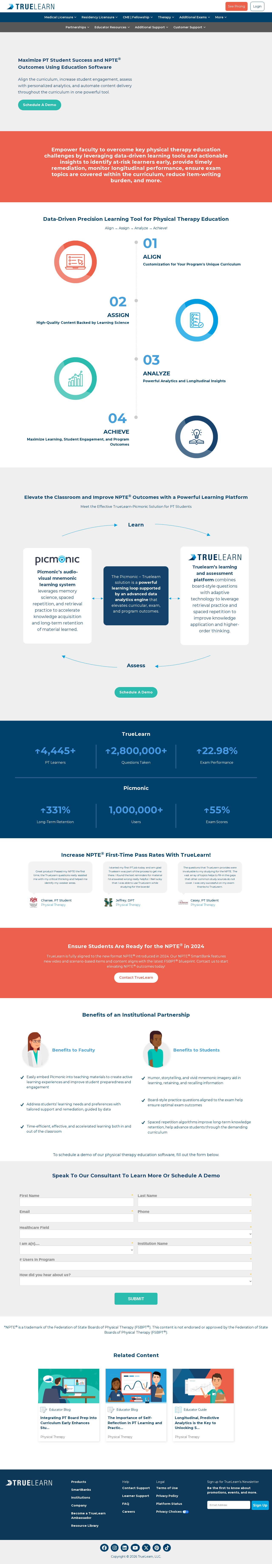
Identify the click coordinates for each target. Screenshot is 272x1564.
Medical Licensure (58, 17)
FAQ (125, 1504)
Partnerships (76, 27)
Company (78, 1505)
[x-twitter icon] (146, 1548)
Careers (128, 1512)
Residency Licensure (98, 17)
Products (78, 1482)
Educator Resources (110, 27)
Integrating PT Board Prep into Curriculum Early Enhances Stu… (68, 1423)
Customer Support (187, 27)
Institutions (80, 1497)
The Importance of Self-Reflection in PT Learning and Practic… (135, 1423)
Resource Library (84, 1526)
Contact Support (136, 1488)
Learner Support (135, 1496)
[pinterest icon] (157, 1548)
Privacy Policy (167, 1496)
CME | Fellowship (136, 17)
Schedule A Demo (39, 105)
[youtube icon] (135, 1548)
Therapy (164, 17)
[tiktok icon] (167, 1548)
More (219, 17)
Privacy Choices (169, 1512)
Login (257, 6)
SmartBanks (81, 1490)
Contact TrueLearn (136, 978)
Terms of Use (167, 1488)
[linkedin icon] (125, 1548)
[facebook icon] (104, 1548)
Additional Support (150, 27)
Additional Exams (193, 17)
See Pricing (236, 6)
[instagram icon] (115, 1548)
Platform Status (169, 1504)
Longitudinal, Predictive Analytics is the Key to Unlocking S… (197, 1423)
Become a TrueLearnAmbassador (88, 1515)
